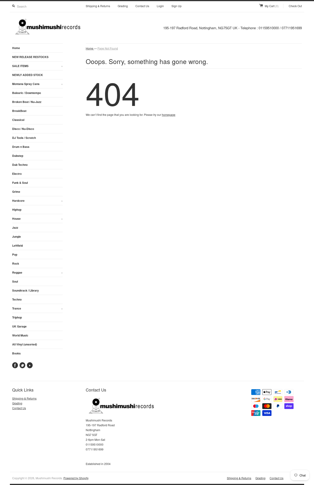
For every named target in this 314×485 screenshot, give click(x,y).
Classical (18, 120)
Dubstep (17, 156)
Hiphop (16, 209)
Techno (17, 299)
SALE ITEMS (37, 66)
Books (16, 353)
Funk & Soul (20, 183)
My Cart (272, 6)
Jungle (16, 236)
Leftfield (17, 245)
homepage (168, 115)
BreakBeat (19, 111)
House (37, 218)
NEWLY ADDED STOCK (27, 75)
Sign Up (176, 6)
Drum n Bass (20, 147)
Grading (123, 6)
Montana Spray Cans (37, 84)
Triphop (17, 317)
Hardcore (37, 201)
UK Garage (19, 326)
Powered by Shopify (75, 478)
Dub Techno (20, 165)
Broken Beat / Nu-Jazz (26, 102)
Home (16, 48)
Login (160, 6)
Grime (16, 192)
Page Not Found (107, 48)
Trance (37, 308)
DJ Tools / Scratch (24, 138)
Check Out (295, 6)
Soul (15, 281)
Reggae (37, 272)
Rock (15, 263)
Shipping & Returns (98, 6)
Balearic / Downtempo (26, 93)
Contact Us (142, 6)
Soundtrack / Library (25, 290)
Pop (14, 254)
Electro (17, 174)
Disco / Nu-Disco (23, 129)
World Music (20, 335)
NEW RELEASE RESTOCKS (30, 57)
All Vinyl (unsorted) (24, 344)
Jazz (15, 227)
